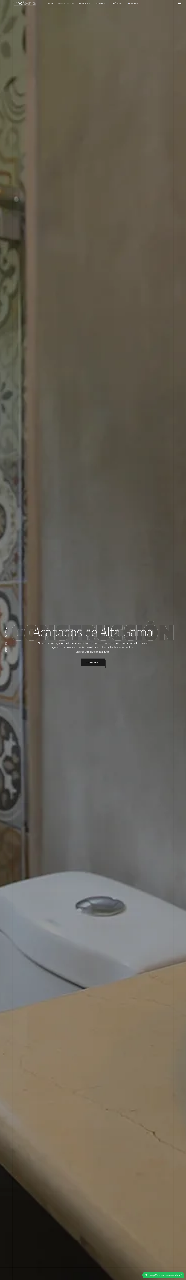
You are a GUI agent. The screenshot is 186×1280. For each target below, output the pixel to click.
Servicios (83, 3)
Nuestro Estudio (66, 3)
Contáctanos (117, 3)
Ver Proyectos (92, 662)
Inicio (50, 3)
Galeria (99, 3)
